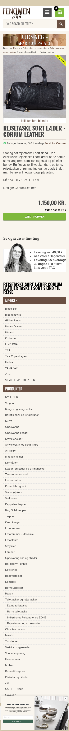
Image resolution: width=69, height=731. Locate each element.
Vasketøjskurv (13, 492)
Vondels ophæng (15, 653)
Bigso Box (11, 308)
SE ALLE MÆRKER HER (20, 380)
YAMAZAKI (11, 368)
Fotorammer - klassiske (19, 533)
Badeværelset (13, 575)
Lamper (10, 551)
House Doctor (13, 326)
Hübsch (9, 332)
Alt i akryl (10, 450)
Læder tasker (13, 480)
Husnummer (12, 659)
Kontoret (10, 581)
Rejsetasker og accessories (23, 623)
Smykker (10, 545)
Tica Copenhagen (16, 356)
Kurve (8, 420)
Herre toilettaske (17, 611)
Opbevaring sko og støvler (21, 557)
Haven (9, 593)
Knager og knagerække (19, 409)
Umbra (9, 362)
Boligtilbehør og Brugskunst (22, 414)
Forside (16, 48)
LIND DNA (11, 344)
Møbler (9, 665)
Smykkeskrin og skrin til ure (21, 444)
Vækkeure (11, 498)
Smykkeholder (13, 438)
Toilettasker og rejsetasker (35, 48)
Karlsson (10, 338)
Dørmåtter (11, 462)
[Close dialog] (65, 698)
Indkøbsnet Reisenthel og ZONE (26, 617)
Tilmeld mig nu (18, 721)
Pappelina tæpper (16, 504)
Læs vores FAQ (44, 267)
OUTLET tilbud (14, 688)
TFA (7, 350)
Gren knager (13, 522)
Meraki (9, 635)
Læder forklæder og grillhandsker (25, 468)
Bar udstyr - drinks (16, 563)
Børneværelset (14, 587)
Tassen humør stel (16, 474)
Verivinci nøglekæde (17, 647)
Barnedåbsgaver (15, 671)
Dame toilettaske (17, 605)
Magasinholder (14, 456)
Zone (8, 374)
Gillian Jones (13, 320)
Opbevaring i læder (16, 432)
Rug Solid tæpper (15, 510)
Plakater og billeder (17, 677)
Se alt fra (55, 143)
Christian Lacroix (15, 629)
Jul (7, 682)
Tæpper (10, 516)
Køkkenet (11, 569)
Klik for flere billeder (34, 120)
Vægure (10, 403)
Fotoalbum (11, 539)
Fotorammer (12, 528)
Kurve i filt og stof (15, 486)
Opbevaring (12, 426)
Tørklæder (11, 641)
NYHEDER (11, 397)
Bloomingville (13, 314)
